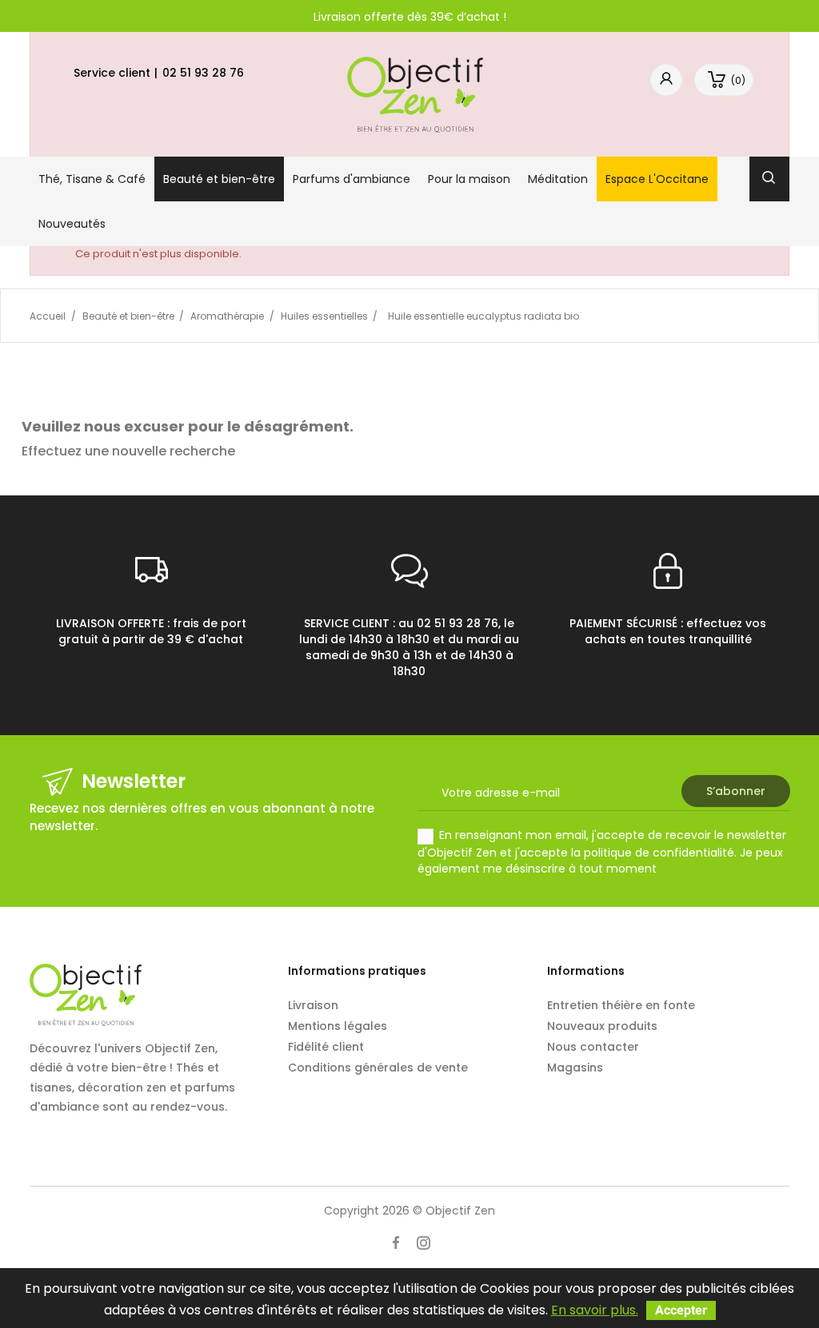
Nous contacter (593, 1047)
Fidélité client (326, 1047)
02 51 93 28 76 (203, 73)
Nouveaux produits (602, 1026)
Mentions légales (337, 1026)
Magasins (575, 1068)
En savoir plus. (594, 1310)
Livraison (313, 1005)
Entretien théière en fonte (621, 1005)
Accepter (681, 1310)
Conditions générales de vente (378, 1068)
